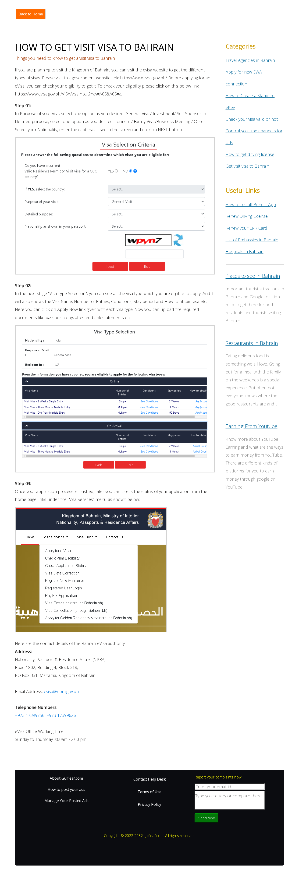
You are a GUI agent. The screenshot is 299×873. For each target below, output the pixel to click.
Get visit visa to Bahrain (247, 166)
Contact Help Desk (149, 779)
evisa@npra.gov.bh (61, 691)
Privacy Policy (149, 804)
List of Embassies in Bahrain (252, 240)
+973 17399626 (61, 715)
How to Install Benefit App (251, 204)
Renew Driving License (247, 216)
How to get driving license (250, 154)
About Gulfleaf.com (66, 778)
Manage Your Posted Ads (66, 800)
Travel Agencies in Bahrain (250, 60)
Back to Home (30, 14)
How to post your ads (66, 789)
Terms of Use (149, 791)
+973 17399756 (29, 715)
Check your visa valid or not (252, 119)
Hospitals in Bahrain (244, 251)
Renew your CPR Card (246, 228)
